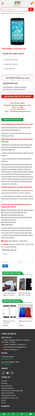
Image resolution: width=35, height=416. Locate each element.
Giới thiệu (4, 383)
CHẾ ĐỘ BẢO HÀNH (17, 78)
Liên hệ (3, 400)
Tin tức (3, 403)
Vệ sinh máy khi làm (9, 68)
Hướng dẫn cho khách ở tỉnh (9, 398)
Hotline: (13, 109)
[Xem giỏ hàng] (32, 3)
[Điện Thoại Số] (17, 3)
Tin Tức (8, 13)
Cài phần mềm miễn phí (10, 64)
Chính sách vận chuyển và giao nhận (12, 390)
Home (3, 13)
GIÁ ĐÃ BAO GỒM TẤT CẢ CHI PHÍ (17, 96)
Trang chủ (4, 381)
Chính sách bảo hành (7, 393)
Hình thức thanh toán (7, 388)
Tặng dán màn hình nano (11, 59)
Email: (7, 111)
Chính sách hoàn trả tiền (8, 395)
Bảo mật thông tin (6, 386)
